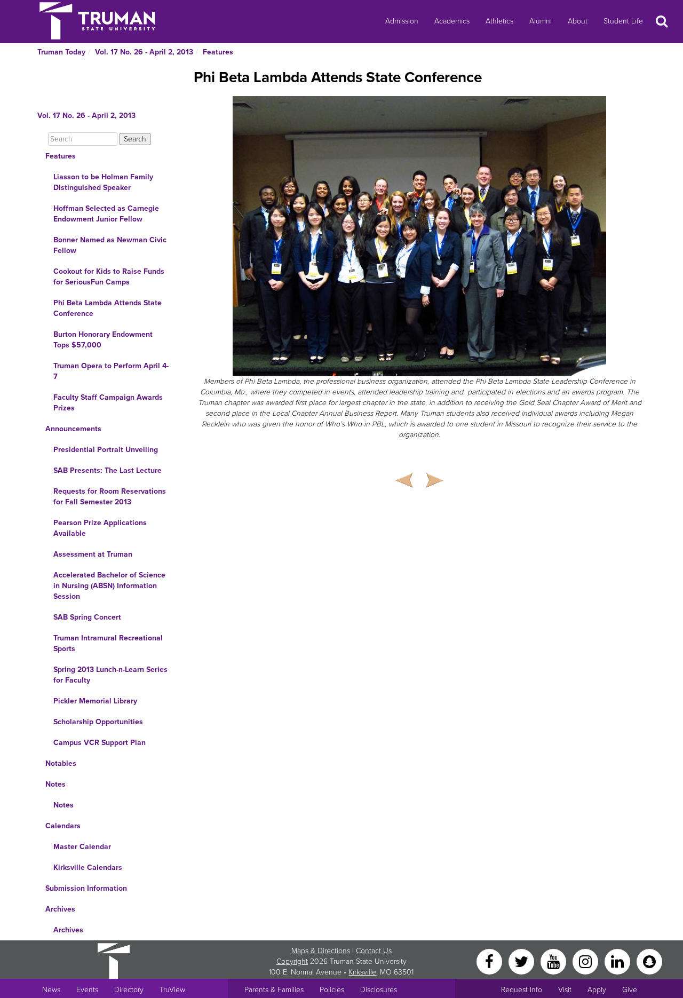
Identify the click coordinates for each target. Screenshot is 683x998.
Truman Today (61, 52)
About (577, 21)
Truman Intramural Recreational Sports (108, 643)
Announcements (73, 428)
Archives (60, 909)
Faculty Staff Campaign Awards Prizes (108, 403)
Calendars (63, 825)
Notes (55, 784)
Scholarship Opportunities (98, 721)
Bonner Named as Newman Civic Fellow (109, 245)
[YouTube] (554, 960)
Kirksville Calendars (87, 867)
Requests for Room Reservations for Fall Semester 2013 (109, 496)
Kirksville (362, 972)
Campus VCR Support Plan (99, 742)
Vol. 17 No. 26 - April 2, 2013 (144, 52)
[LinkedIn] (618, 960)
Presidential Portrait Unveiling (105, 449)
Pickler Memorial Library (95, 701)
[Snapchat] (649, 960)
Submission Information (86, 888)
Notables (60, 763)
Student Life (623, 21)
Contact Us (374, 950)
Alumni (540, 21)
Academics (452, 21)
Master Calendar (82, 846)
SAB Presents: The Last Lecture (107, 470)
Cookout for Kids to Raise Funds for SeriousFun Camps (108, 277)
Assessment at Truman (92, 554)
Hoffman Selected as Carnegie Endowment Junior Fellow (106, 214)
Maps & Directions (320, 950)
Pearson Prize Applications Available (100, 528)
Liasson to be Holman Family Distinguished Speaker (103, 182)
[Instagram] (586, 960)
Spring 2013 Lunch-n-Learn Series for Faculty (110, 675)
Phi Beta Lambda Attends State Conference (107, 308)
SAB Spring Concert (87, 617)
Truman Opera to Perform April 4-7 (111, 371)
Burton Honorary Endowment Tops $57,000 (103, 340)
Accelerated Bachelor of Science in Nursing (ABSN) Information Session (109, 586)
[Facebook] (490, 960)
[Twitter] (522, 960)
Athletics (499, 21)
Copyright (292, 961)
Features (218, 52)
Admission (401, 21)
